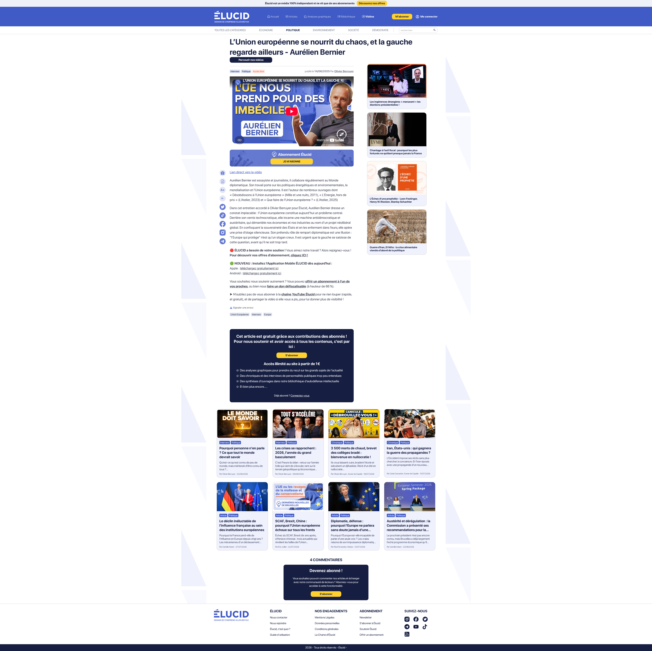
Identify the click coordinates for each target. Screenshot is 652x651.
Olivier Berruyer (344, 71)
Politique (293, 30)
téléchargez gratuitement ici (259, 268)
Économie (266, 30)
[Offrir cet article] (222, 173)
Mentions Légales (324, 617)
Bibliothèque (348, 16)
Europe (267, 314)
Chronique (337, 442)
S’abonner (291, 355)
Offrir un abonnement (372, 634)
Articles (293, 16)
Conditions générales (326, 629)
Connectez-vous (300, 395)
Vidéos (369, 16)
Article (223, 515)
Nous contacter (278, 617)
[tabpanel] (292, 236)
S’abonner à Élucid (370, 623)
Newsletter (366, 617)
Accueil (275, 16)
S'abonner (326, 594)
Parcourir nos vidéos (251, 59)
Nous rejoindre (278, 623)
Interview (235, 71)
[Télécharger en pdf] (222, 181)
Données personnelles (327, 623)
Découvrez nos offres (372, 3)
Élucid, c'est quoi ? (280, 629)
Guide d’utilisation (280, 634)
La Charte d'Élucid (325, 634)
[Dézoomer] (222, 198)
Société (353, 30)
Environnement (324, 30)
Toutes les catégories (230, 30)
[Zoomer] (222, 190)
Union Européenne (240, 314)
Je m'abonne (291, 161)
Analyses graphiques (319, 16)
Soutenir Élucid (368, 629)
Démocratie (380, 30)
